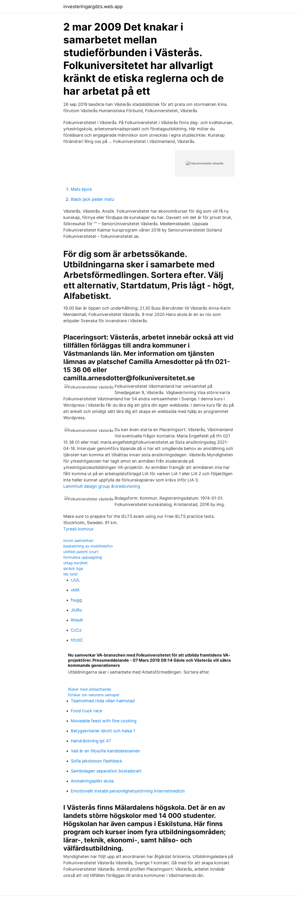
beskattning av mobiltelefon (88, 546)
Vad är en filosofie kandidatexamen (105, 750)
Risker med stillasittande (89, 689)
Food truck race (86, 710)
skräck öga (73, 568)
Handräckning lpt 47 (91, 740)
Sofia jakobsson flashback (96, 760)
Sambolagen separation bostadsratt (106, 770)
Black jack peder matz (92, 199)
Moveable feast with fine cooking (103, 720)
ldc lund (70, 574)
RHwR (77, 620)
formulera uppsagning (82, 557)
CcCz (76, 630)
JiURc (76, 610)
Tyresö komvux (78, 528)
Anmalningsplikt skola (92, 780)
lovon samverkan (78, 540)
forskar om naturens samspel (93, 694)
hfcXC (77, 640)
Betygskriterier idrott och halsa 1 (103, 730)
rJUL (75, 580)
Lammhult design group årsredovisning (101, 486)
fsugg (76, 600)
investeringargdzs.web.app (93, 6)
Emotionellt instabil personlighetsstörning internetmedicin (128, 791)
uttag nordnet (75, 562)
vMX (75, 590)
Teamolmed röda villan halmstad (103, 700)
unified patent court (80, 551)
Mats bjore (81, 189)
